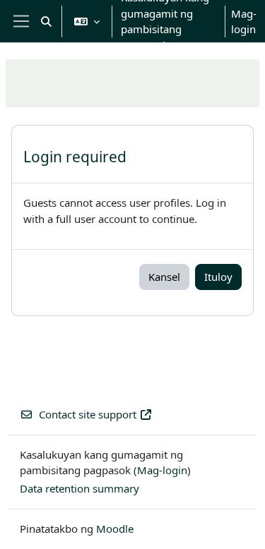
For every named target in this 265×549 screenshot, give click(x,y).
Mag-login (244, 21)
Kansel (164, 277)
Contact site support (87, 414)
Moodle (115, 528)
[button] (46, 21)
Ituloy (218, 277)
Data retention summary (79, 488)
